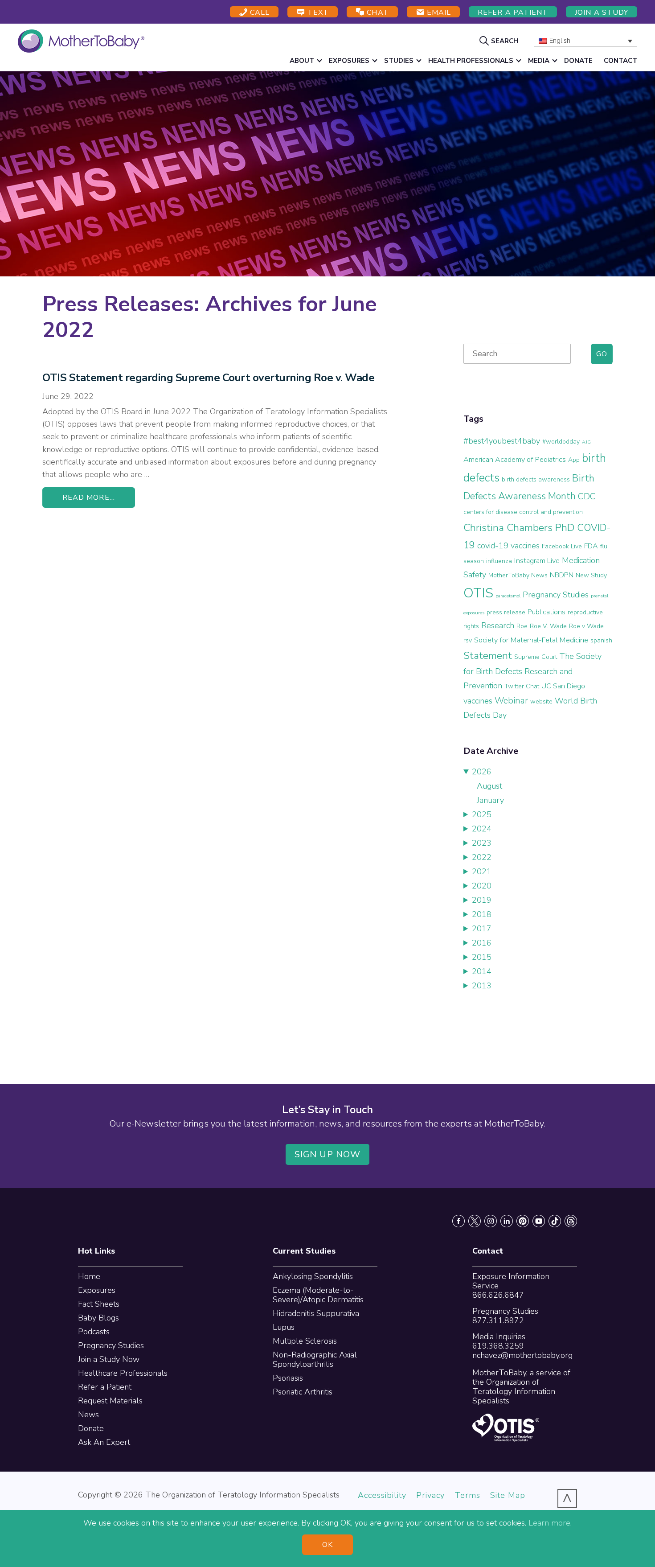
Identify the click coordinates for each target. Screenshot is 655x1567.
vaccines (477, 700)
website (541, 701)
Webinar (511, 701)
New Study (591, 575)
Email (438, 12)
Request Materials (110, 1400)
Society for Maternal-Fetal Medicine (531, 640)
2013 (481, 985)
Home (89, 1276)
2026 (481, 771)
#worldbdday (561, 441)
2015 (481, 957)
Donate (91, 1428)
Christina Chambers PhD (519, 528)
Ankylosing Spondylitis (313, 1276)
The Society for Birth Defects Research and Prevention (532, 671)
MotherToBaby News (518, 575)
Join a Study (601, 12)
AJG (586, 442)
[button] (500, 40)
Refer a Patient (513, 12)
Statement (487, 655)
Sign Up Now (327, 1154)
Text (317, 12)
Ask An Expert (104, 1442)
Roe (522, 626)
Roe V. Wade (548, 626)
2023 (481, 843)
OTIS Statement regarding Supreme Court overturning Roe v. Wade (208, 377)
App (574, 460)
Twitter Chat (521, 686)
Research (497, 625)
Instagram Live (537, 561)
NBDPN (561, 575)
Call (259, 12)
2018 (481, 914)
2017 (481, 928)
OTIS (478, 593)
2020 (481, 885)
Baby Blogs (98, 1317)
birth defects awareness (536, 479)
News (88, 1414)
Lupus (284, 1327)
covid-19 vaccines (508, 545)
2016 (481, 943)
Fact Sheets (98, 1304)
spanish (601, 640)
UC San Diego (563, 686)
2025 (481, 814)
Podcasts (94, 1331)
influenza (499, 561)
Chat (376, 12)
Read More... (88, 497)
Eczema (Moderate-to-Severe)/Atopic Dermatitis (318, 1295)
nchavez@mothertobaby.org (522, 1355)
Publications (546, 612)
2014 (481, 971)
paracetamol (507, 595)
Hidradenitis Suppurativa (316, 1313)
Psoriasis (288, 1378)
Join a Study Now (108, 1359)
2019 (481, 900)
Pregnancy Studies (556, 594)
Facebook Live (562, 546)
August (489, 786)
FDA (591, 546)
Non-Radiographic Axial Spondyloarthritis (315, 1359)
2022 (481, 857)
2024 (481, 828)
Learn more (549, 1523)
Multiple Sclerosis (305, 1341)
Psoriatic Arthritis (302, 1391)
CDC (587, 496)
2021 (481, 871)
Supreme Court (535, 657)
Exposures (96, 1290)
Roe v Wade (586, 626)
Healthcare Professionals (123, 1373)
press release (506, 612)
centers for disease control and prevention (523, 512)
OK (327, 1545)
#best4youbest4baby (501, 441)
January (490, 800)
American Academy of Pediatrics (514, 460)
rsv (467, 640)
